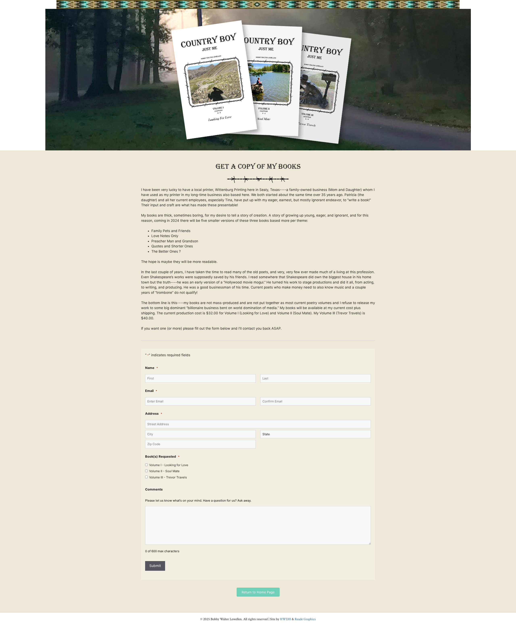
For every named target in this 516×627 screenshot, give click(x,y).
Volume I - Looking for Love (168, 465)
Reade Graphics (305, 619)
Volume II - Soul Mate (164, 471)
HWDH (285, 619)
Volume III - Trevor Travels (168, 477)
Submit (155, 566)
